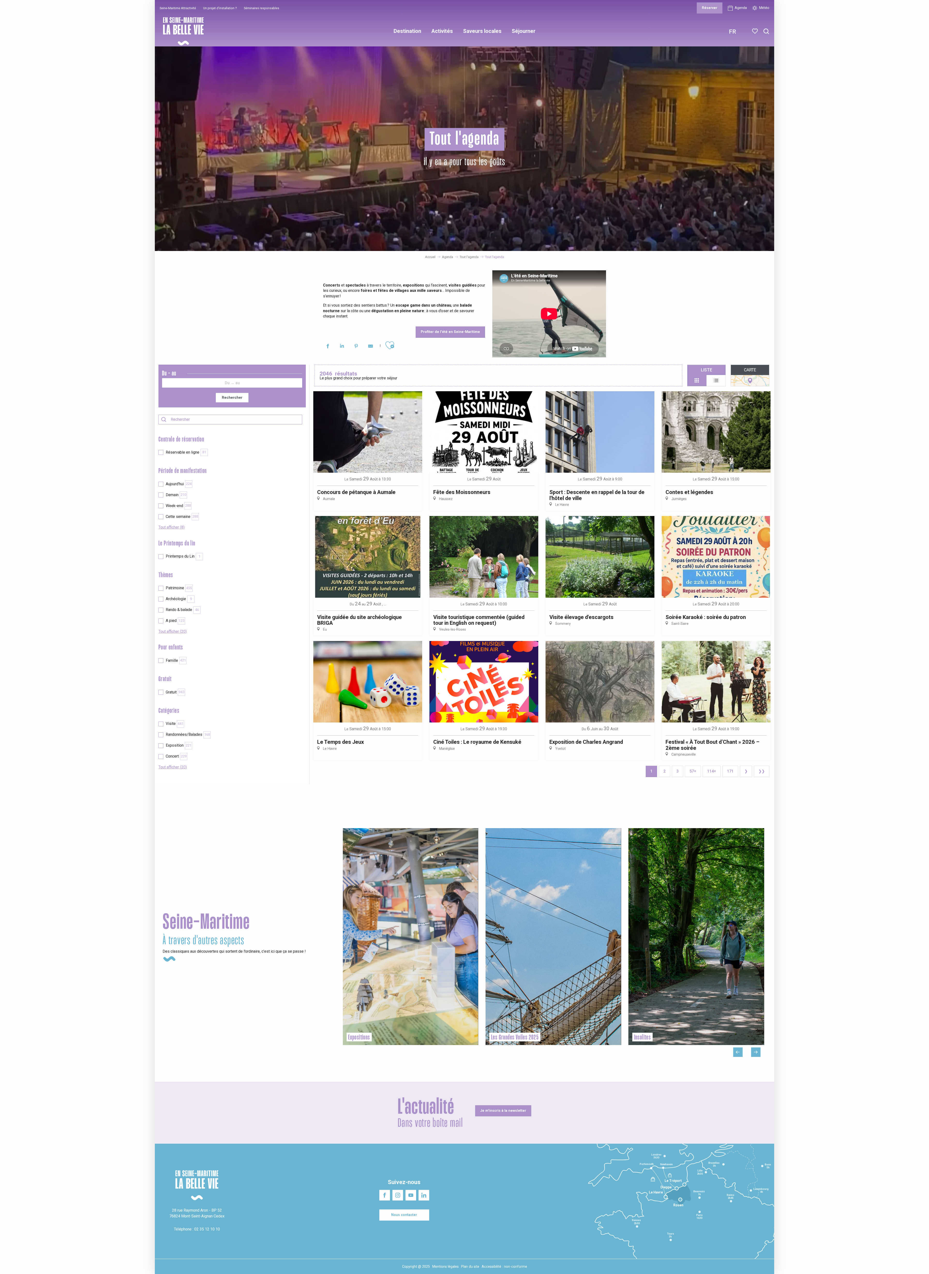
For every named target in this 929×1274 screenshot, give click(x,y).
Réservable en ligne (186, 452)
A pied (175, 620)
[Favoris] (755, 31)
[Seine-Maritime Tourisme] (181, 31)
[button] (766, 31)
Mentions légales (445, 1267)
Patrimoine (179, 588)
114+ (711, 771)
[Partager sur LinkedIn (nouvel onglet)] (342, 347)
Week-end (178, 505)
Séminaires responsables (261, 8)
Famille (176, 660)
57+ (692, 771)
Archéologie (179, 598)
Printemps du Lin (183, 556)
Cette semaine (182, 516)
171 (730, 771)
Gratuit (175, 692)
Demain (176, 495)
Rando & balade (182, 609)
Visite (174, 723)
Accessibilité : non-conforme (504, 1267)
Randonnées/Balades (188, 734)
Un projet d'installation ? (220, 8)
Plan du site (470, 1267)
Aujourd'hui (179, 484)
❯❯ (761, 771)
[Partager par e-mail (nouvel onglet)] (370, 347)
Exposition (178, 745)
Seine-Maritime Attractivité (178, 8)
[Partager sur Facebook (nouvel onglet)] (327, 347)
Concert (176, 756)
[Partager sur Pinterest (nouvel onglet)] (356, 347)
